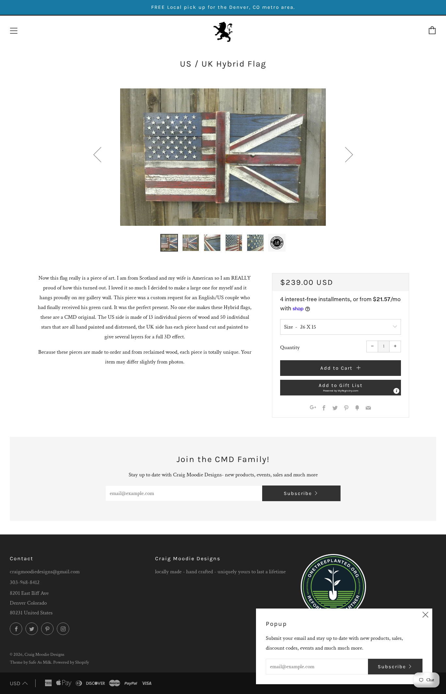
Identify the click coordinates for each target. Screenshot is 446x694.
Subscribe (298, 493)
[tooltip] (396, 391)
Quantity (290, 347)
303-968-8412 (25, 582)
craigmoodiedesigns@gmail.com (45, 571)
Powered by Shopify (71, 662)
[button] (169, 243)
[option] (223, 157)
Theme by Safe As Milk (30, 662)
